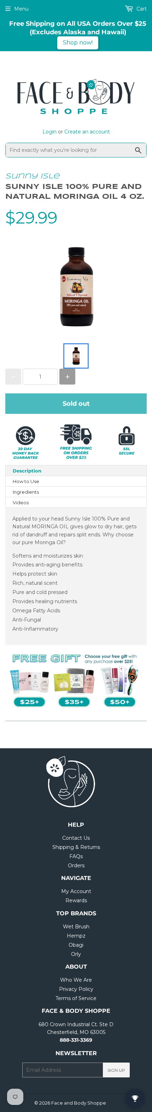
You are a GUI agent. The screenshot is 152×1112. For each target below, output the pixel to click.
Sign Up (116, 1070)
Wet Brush (76, 926)
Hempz (76, 936)
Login (49, 132)
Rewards (76, 900)
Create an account (87, 132)
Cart (141, 9)
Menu (21, 9)
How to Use (26, 481)
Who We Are (76, 980)
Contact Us (76, 838)
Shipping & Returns (76, 847)
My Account (76, 891)
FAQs (76, 856)
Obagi (76, 945)
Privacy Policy (76, 989)
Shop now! (78, 42)
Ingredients (26, 492)
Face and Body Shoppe (78, 1103)
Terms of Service (76, 998)
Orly (76, 954)
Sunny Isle (32, 176)
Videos (21, 502)
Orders (76, 865)
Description (27, 471)
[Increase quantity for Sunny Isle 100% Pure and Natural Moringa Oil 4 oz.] (67, 377)
